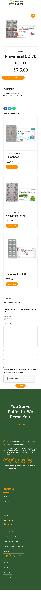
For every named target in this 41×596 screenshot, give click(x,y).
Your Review (7, 323)
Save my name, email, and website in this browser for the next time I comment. (19, 370)
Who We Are (6, 501)
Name (5, 351)
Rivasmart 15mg (15, 215)
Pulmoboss (12, 156)
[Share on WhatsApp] (14, 108)
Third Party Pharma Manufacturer (13, 536)
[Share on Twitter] (10, 108)
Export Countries (8, 520)
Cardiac (20, 51)
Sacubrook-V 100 (16, 274)
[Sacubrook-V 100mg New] (20, 251)
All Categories (7, 581)
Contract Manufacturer (10, 532)
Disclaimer (6, 551)
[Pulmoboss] (20, 134)
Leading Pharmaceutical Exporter (13, 546)
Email (5, 359)
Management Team (9, 511)
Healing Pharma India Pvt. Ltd (21, 466)
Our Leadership (8, 506)
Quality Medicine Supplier (11, 541)
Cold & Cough (7, 572)
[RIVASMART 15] (20, 192)
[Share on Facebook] (5, 108)
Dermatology (7, 577)
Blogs (5, 496)
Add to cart (12, 167)
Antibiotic (6, 562)
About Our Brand (8, 515)
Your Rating (7, 316)
